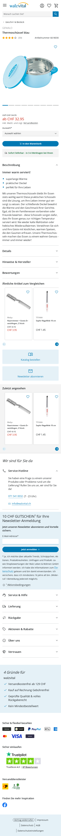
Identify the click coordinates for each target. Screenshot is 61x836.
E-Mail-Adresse (9, 536)
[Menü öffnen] (4, 6)
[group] (30, 72)
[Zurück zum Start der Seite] (58, 815)
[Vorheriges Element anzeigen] (4, 344)
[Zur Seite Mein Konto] (42, 5)
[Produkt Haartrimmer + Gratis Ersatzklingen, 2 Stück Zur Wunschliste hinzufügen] (28, 292)
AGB (38, 825)
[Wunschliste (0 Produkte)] (49, 5)
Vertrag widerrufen (23, 820)
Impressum (42, 820)
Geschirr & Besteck (14, 22)
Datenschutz (27, 825)
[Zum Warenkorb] (56, 5)
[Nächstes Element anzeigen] (57, 344)
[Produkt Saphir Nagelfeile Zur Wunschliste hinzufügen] (56, 292)
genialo (7, 28)
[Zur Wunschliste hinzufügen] (55, 47)
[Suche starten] (56, 14)
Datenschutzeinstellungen (31, 830)
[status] (27, 14)
